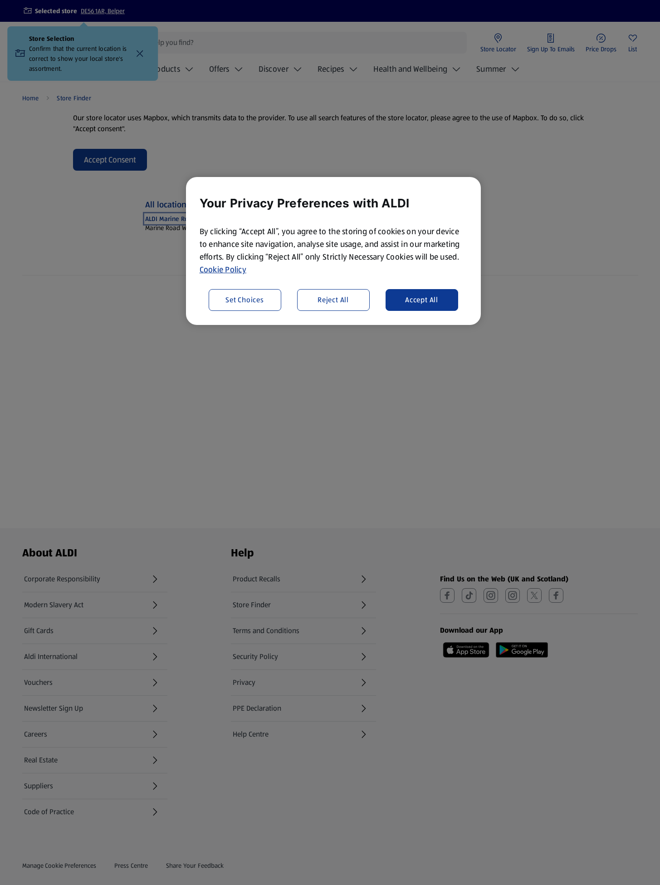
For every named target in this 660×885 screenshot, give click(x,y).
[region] (333, 251)
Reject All (333, 300)
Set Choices (244, 300)
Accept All (421, 300)
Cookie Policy (223, 269)
